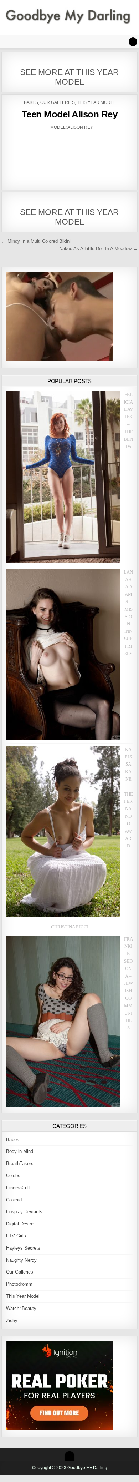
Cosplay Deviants (24, 1211)
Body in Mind (19, 1151)
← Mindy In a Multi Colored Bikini (36, 241)
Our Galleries (57, 102)
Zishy (11, 1320)
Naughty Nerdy (21, 1260)
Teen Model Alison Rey (70, 114)
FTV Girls (16, 1236)
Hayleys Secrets (23, 1248)
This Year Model (96, 102)
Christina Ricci (69, 926)
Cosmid (14, 1200)
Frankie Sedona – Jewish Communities (128, 983)
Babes (31, 102)
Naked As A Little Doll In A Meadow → (98, 248)
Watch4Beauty (21, 1308)
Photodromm (19, 1284)
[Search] (133, 41)
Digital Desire (20, 1223)
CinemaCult (18, 1187)
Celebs (13, 1175)
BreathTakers (20, 1163)
